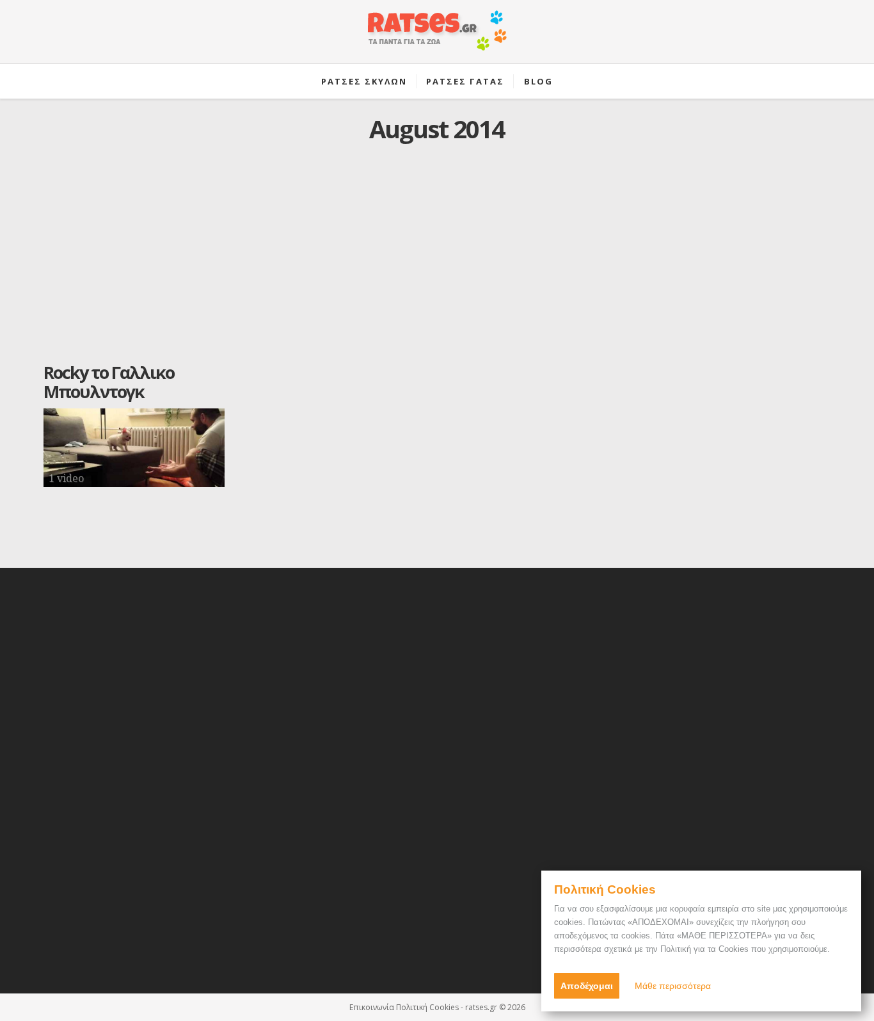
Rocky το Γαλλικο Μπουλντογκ (109, 381)
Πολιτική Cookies (427, 1007)
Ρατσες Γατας (465, 81)
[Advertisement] (437, 263)
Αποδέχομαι (586, 986)
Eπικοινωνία (371, 1007)
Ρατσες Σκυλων (364, 81)
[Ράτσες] (437, 37)
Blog (538, 81)
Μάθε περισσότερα (673, 986)
